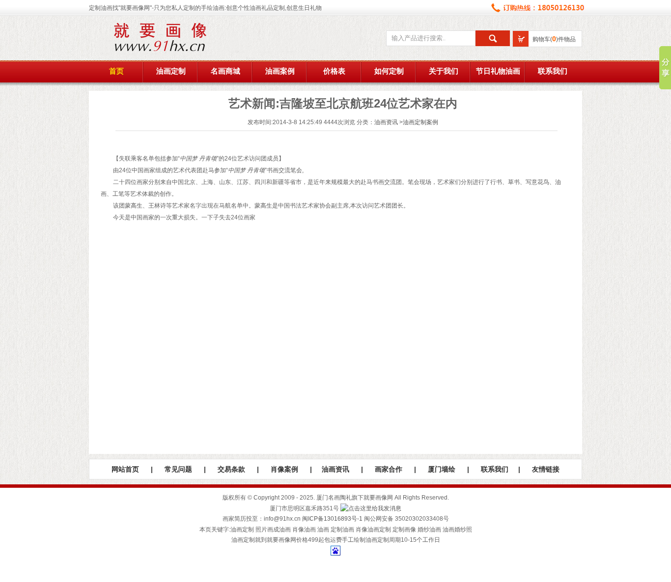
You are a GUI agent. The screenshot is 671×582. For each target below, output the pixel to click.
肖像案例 (284, 469)
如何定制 (389, 71)
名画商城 (225, 71)
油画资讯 (386, 122)
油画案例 (280, 71)
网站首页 (125, 469)
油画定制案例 (420, 122)
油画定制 (171, 71)
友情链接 (545, 469)
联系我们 (552, 71)
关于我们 (443, 71)
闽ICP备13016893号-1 (332, 518)
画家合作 (388, 469)
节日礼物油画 (498, 71)
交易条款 (231, 469)
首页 (116, 71)
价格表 (334, 71)
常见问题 (178, 469)
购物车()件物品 (554, 39)
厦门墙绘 (441, 469)
